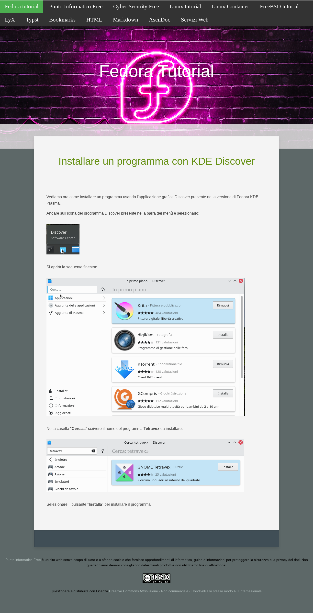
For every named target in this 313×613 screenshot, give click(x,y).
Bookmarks (62, 20)
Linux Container (230, 6)
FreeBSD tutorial (279, 6)
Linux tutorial (185, 6)
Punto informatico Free (23, 560)
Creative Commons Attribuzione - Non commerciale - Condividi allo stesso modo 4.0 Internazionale (185, 591)
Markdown (125, 20)
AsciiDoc (159, 20)
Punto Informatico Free (75, 6)
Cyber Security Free (136, 6)
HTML (94, 20)
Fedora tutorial (21, 6)
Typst (32, 20)
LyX (10, 20)
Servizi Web (195, 20)
